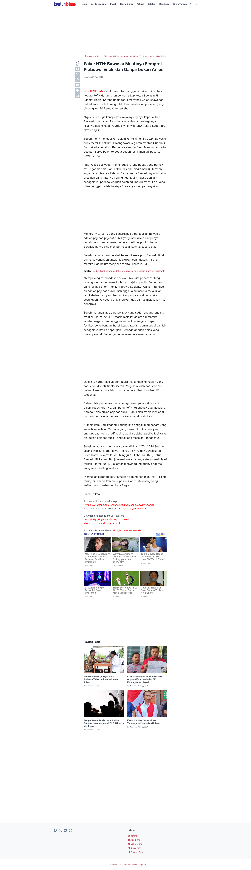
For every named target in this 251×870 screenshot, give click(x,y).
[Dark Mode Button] (190, 3)
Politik (113, 4)
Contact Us (136, 844)
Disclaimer (135, 848)
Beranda (134, 835)
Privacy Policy (137, 852)
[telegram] (77, 85)
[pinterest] (77, 90)
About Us (135, 839)
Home (84, 4)
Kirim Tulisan (180, 4)
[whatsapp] (77, 79)
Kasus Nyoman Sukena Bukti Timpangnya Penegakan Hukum (143, 721)
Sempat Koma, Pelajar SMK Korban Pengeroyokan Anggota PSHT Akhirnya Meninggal (104, 723)
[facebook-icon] (55, 830)
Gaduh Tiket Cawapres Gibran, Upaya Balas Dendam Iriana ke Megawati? (129, 271)
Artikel (140, 4)
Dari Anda (164, 4)
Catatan (151, 4)
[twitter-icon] (60, 830)
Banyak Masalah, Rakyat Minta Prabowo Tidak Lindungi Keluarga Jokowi (101, 679)
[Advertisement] (125, 31)
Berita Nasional (98, 4)
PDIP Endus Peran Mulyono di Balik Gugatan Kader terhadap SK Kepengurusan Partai (144, 679)
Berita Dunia (126, 4)
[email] (77, 95)
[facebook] (77, 69)
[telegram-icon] (65, 830)
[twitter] (77, 74)
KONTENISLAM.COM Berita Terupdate (129, 864)
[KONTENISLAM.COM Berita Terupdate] (65, 4)
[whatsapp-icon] (70, 830)
